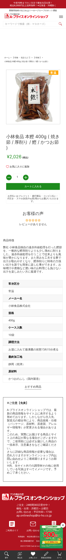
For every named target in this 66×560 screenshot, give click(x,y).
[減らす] (9, 177)
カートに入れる (33, 186)
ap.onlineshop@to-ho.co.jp (34, 515)
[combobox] (30, 24)
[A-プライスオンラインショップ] (33, 16)
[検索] (60, 24)
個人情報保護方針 (27, 541)
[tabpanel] (33, 311)
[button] (60, 17)
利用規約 (21, 536)
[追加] (26, 177)
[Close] (62, 525)
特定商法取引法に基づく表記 (38, 536)
